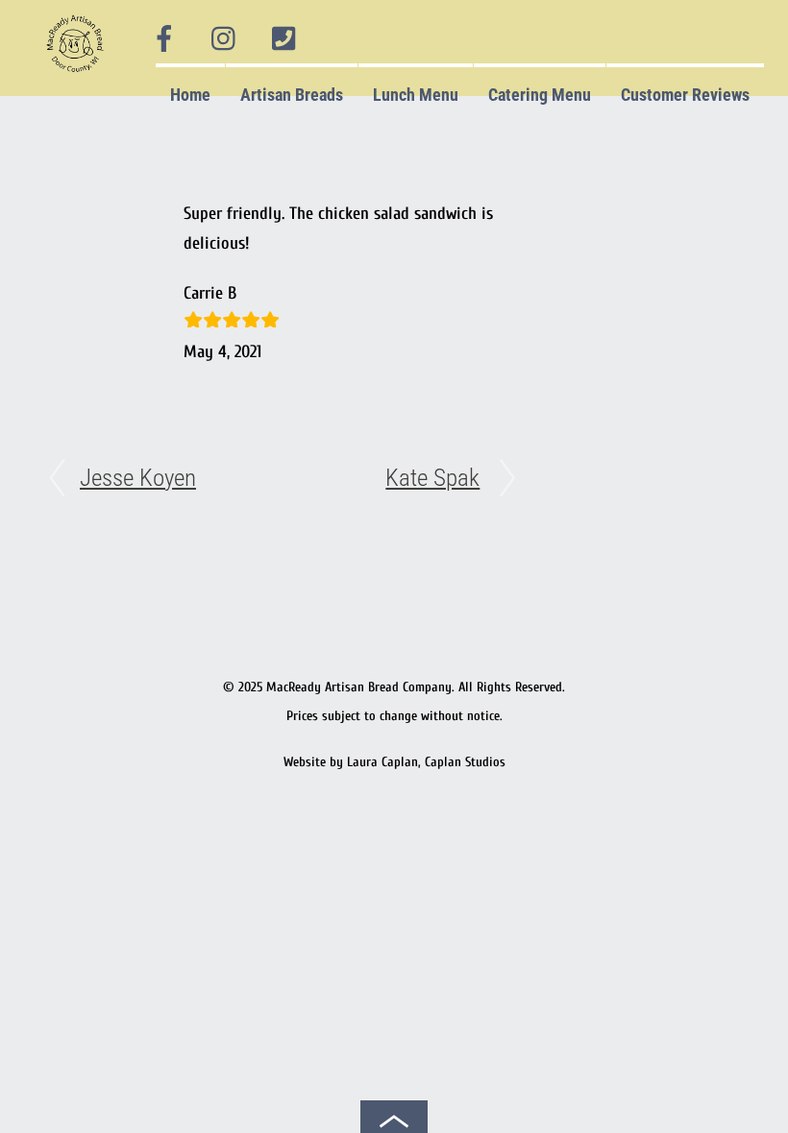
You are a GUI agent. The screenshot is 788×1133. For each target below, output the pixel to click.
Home (190, 94)
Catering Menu (539, 94)
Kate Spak (432, 478)
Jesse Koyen (138, 478)
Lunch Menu (415, 94)
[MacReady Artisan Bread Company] (78, 76)
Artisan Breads (291, 94)
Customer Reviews (685, 94)
